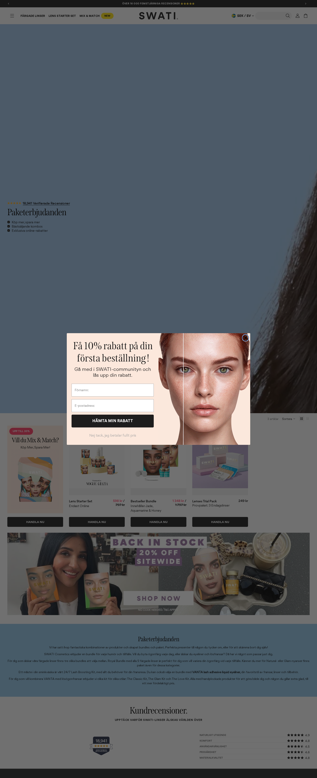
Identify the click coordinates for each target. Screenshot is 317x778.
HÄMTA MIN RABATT (112, 420)
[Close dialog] (245, 338)
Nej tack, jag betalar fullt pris (112, 435)
